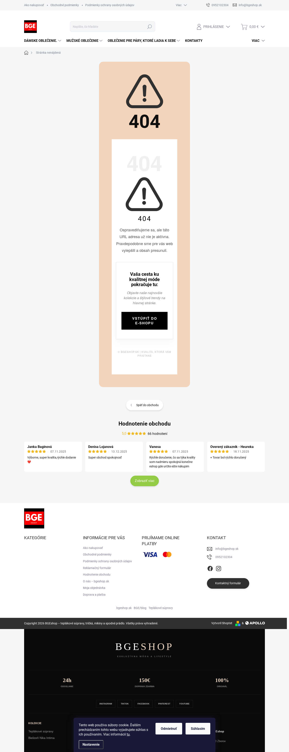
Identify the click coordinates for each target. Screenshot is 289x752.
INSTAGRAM (105, 704)
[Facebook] (210, 568)
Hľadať (149, 26)
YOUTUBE (184, 704)
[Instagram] (218, 568)
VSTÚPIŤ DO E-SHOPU (144, 320)
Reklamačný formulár (97, 568)
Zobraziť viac (144, 481)
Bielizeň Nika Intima (41, 738)
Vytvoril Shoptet (221, 623)
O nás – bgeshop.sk (96, 581)
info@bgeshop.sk (226, 548)
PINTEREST (164, 704)
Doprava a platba (94, 594)
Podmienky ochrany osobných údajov (109, 5)
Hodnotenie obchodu (144, 423)
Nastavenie (91, 744)
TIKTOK (125, 704)
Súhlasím (198, 729)
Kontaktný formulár (228, 583)
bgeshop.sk (124, 608)
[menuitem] (43, 40)
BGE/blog (140, 608)
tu (128, 734)
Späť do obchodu (147, 405)
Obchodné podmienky (64, 5)
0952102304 (223, 557)
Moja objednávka (94, 588)
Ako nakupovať (34, 5)
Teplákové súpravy (161, 608)
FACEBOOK (143, 704)
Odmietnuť (169, 729)
